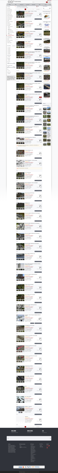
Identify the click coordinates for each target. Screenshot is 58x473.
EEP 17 (20, 445)
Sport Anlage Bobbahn (28, 396)
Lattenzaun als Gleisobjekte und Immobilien (31, 335)
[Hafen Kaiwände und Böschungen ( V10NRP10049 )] (20, 195)
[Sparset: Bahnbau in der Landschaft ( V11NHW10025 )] (20, 296)
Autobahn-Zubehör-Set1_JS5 (29, 150)
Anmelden (41, 445)
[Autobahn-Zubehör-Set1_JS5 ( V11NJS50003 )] (20, 152)
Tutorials (20, 446)
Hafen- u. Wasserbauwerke (10, 33)
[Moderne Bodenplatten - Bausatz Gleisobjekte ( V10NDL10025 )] (20, 184)
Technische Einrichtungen (11, 32)
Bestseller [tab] (44, 103)
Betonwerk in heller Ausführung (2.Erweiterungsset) (32, 223)
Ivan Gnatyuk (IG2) (29, 319)
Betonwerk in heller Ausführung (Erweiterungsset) (32, 243)
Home (10, 4)
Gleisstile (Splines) (9, 36)
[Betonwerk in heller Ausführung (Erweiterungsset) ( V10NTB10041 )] (20, 245)
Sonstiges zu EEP (9, 42)
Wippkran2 (26, 416)
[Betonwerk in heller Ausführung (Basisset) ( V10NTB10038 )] (20, 306)
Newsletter (33, 4)
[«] (20, 9)
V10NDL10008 (26, 145)
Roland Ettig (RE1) (29, 339)
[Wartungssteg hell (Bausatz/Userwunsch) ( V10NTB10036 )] (20, 347)
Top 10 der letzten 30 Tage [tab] (46, 11)
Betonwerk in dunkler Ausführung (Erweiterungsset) (32, 233)
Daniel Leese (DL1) (29, 35)
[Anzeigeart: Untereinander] (37, 6)
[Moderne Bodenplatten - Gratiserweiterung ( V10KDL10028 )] (20, 162)
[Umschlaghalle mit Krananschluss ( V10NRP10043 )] (20, 327)
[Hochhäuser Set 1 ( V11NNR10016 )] (20, 205)
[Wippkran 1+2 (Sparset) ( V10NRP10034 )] (20, 408)
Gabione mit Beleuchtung (28, 21)
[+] (20, 13)
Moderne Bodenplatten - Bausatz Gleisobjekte (31, 182)
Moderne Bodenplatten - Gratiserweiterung (31, 160)
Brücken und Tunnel (10, 26)
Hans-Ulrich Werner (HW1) (30, 288)
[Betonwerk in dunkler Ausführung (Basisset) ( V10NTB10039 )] (20, 276)
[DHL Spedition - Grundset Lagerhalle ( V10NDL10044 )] (20, 33)
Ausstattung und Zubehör (11, 35)
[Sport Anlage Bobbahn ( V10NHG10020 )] (20, 398)
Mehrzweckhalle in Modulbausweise (30, 253)
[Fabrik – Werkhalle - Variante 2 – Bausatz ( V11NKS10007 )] (20, 13)
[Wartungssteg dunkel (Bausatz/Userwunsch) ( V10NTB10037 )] (20, 358)
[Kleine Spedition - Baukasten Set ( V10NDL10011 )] (20, 378)
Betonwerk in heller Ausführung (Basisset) (31, 304)
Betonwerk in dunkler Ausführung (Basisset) (31, 274)
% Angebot (27, 4)
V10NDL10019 (31, 145)
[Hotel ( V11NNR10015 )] (20, 388)
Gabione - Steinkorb (27, 41)
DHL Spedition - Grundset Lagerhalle (30, 31)
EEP (15, 4)
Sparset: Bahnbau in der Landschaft (30, 294)
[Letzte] (33, 9)
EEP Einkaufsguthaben (10, 15)
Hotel (25, 386)
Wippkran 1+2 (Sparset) (28, 406)
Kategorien (21, 4)
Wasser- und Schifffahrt (10, 21)
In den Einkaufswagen (38, 39)
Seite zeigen (38, 9)
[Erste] (19, 9)
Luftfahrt (8, 20)
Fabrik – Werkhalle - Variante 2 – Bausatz (31, 11)
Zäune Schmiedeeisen (28, 172)
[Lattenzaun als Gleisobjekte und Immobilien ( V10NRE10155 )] (20, 337)
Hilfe (39, 4)
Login (46, 4)
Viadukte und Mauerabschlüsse (29, 284)
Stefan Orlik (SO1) (29, 268)
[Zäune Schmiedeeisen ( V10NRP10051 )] (20, 174)
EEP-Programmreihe (9, 10)
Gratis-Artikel (8, 41)
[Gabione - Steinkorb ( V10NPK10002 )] (20, 43)
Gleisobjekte (8, 25)
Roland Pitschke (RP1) (29, 176)
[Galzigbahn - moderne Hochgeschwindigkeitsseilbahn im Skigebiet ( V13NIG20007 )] (20, 317)
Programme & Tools (9, 14)
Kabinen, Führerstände (10, 40)
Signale (32, 459)
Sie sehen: (18, 7)
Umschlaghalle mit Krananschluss (29, 325)
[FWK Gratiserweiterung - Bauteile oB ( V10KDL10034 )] (20, 139)
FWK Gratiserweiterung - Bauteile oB (30, 137)
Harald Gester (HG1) (29, 400)
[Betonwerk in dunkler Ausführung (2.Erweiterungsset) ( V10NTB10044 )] (20, 215)
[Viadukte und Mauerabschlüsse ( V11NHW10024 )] (20, 286)
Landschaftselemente (33, 458)
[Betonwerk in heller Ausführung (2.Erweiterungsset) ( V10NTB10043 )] (20, 225)
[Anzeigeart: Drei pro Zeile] (38, 6)
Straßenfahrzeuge (9, 19)
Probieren (32, 323)
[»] (31, 9)
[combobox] (11, 70)
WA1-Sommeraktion (9, 9)
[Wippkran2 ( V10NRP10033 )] (20, 418)
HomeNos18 (32, 445)
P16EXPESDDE (36, 145)
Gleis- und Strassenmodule (10, 29)
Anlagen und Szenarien (10, 16)
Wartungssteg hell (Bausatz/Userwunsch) (30, 345)
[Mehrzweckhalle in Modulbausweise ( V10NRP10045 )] (20, 255)
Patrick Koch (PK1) (29, 25)
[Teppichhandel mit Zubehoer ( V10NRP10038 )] (20, 368)
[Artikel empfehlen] (17, 19)
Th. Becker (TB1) (29, 56)
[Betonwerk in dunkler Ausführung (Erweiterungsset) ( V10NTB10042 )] (20, 235)
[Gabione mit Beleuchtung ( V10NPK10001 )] (20, 23)
